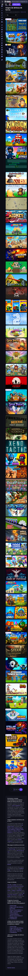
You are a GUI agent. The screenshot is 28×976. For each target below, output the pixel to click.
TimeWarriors (13, 918)
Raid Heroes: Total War (16, 931)
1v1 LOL (9, 884)
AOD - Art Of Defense (15, 911)
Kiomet (9, 864)
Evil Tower (12, 908)
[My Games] (6, 4)
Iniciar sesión (16, 4)
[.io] (2, 45)
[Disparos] (2, 41)
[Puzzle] (2, 52)
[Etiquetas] (2, 60)
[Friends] (2, 4)
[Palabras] (2, 50)
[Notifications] (9, 4)
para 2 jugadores (16, 805)
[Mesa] (2, 47)
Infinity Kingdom (14, 913)
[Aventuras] (2, 30)
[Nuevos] (2, 10)
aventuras (19, 890)
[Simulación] (2, 54)
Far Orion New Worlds (15, 894)
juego (14, 884)
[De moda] (2, 13)
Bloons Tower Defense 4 (16, 910)
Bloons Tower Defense (13, 828)
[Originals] (2, 17)
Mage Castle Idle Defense (16, 907)
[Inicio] (2, 6)
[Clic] (2, 34)
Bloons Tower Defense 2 (15, 828)
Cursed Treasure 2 (14, 914)
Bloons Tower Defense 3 (16, 916)
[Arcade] (2, 27)
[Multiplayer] (2, 19)
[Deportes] (2, 38)
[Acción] (2, 25)
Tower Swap (12, 849)
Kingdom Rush (13, 917)
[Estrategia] (2, 43)
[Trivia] (2, 56)
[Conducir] (2, 36)
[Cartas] (2, 32)
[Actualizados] (2, 15)
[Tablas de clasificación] (2, 22)
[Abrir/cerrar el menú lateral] (2, 1)
